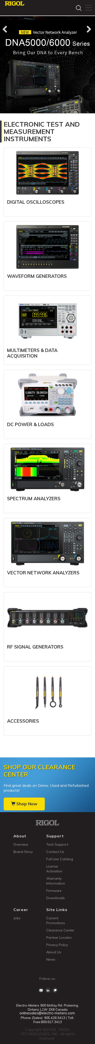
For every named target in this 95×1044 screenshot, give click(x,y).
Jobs (16, 918)
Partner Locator (59, 937)
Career (20, 909)
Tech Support (57, 844)
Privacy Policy (57, 945)
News (50, 959)
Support (55, 835)
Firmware (54, 890)
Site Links (56, 909)
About (19, 835)
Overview (20, 844)
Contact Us (55, 852)
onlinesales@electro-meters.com (47, 1013)
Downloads (55, 898)
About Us (53, 952)
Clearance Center (60, 930)
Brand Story (23, 852)
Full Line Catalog (59, 859)
